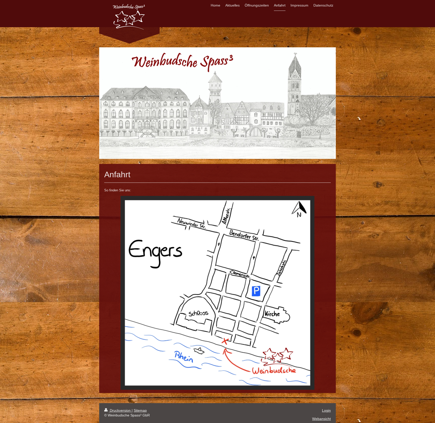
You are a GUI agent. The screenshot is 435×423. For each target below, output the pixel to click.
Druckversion (120, 410)
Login (326, 410)
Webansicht (321, 419)
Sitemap (140, 410)
